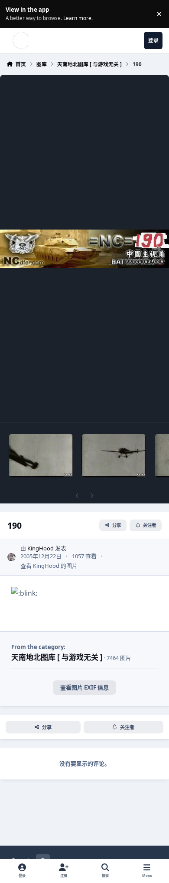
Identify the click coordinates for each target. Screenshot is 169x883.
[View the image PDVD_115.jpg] (113, 455)
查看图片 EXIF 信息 (84, 687)
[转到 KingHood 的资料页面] (11, 557)
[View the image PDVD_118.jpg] (41, 455)
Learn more (15, 13)
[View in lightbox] (84, 249)
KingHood (40, 548)
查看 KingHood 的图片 (49, 566)
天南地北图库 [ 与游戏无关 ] (57, 657)
